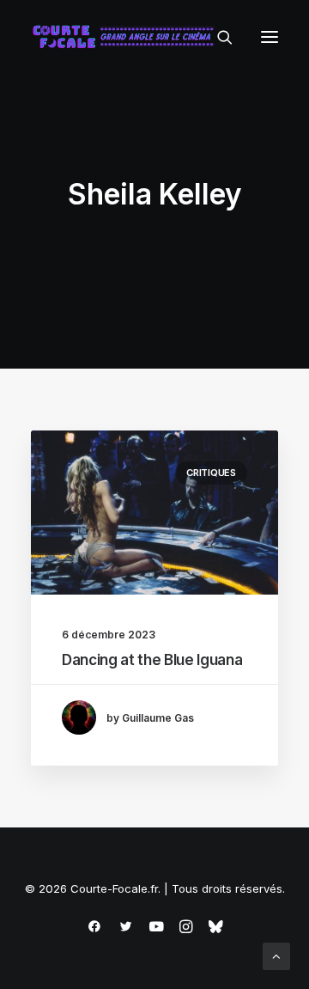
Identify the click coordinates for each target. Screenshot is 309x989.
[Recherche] (217, 37)
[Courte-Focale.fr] (127, 37)
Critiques (211, 473)
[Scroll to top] (276, 955)
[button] (269, 37)
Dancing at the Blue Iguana (152, 659)
